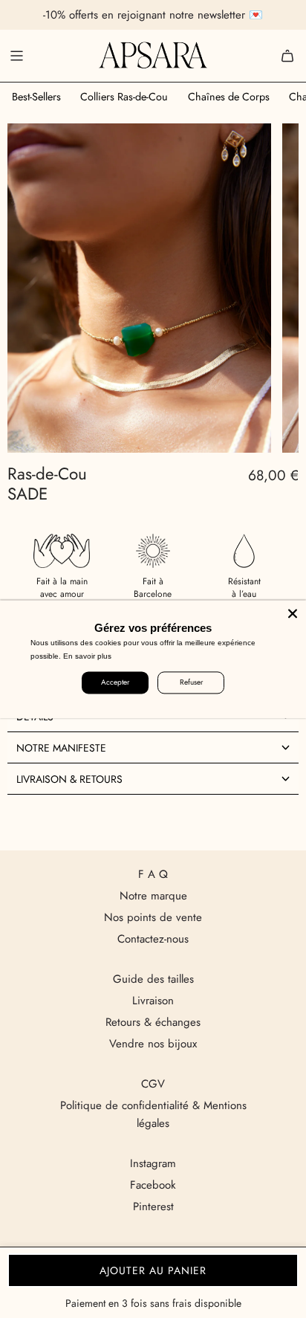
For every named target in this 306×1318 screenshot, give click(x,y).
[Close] (292, 613)
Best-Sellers (36, 96)
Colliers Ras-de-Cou (124, 96)
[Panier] (287, 55)
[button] (153, 747)
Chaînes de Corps (229, 96)
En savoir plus (87, 656)
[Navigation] (16, 55)
